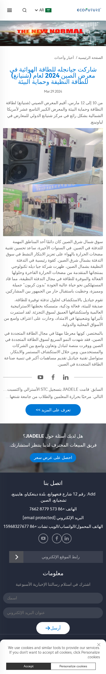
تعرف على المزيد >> (53, 409)
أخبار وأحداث (64, 58)
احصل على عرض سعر (53, 457)
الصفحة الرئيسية (90, 58)
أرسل (55, 628)
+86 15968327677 (20, 526)
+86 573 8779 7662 (47, 509)
